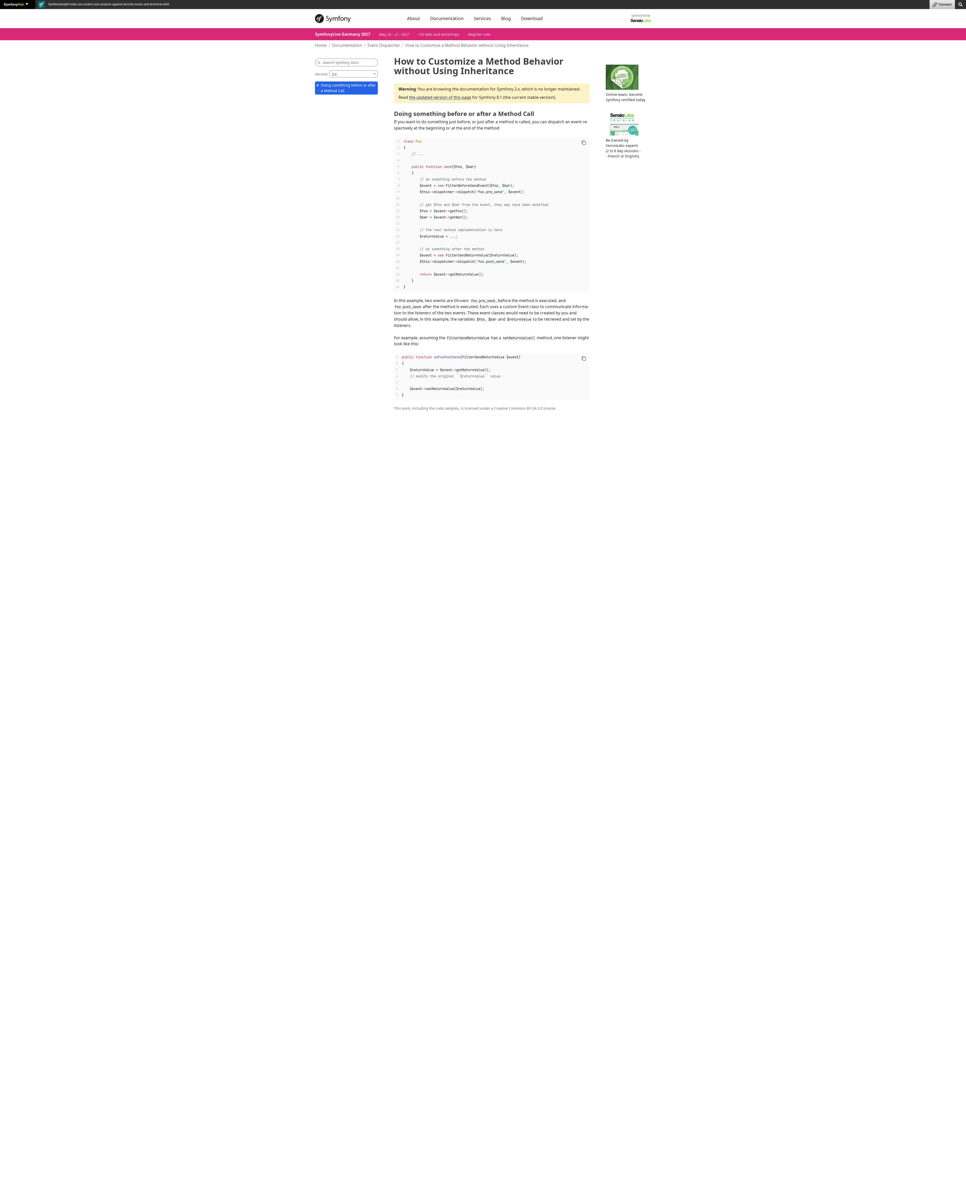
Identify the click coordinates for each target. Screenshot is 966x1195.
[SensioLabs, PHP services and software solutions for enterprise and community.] (641, 20)
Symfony (14, 4)
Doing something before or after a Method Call (348, 88)
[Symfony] (356, 18)
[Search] (960, 4)
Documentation (347, 45)
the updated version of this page (440, 97)
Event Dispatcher (384, 45)
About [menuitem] (413, 18)
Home (321, 45)
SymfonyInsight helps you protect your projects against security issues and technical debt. (108, 4)
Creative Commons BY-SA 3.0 (518, 408)
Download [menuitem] (532, 18)
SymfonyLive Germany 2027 (342, 34)
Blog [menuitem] (506, 18)
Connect (945, 4)
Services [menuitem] (482, 18)
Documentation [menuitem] (447, 18)
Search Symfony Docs (341, 62)
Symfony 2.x (508, 89)
